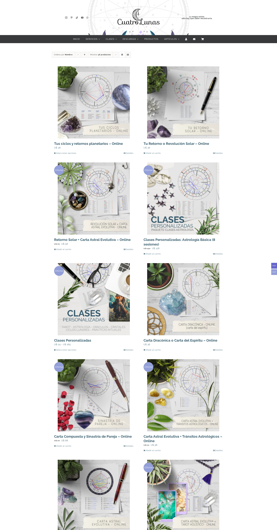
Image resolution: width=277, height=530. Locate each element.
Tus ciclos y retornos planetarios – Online (88, 144)
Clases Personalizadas (72, 340)
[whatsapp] (87, 17)
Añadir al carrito (153, 153)
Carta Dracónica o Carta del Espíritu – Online (180, 340)
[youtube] (82, 17)
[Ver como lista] (128, 55)
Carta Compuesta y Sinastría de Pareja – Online (93, 436)
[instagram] (66, 17)
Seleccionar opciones (66, 153)
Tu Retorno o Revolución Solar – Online (176, 144)
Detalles (129, 153)
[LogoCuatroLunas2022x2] (138, 6)
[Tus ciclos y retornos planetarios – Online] (94, 102)
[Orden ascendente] (84, 55)
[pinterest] (71, 17)
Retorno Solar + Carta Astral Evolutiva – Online (92, 240)
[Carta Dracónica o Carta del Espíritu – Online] (183, 299)
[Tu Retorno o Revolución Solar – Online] (183, 102)
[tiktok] (77, 17)
